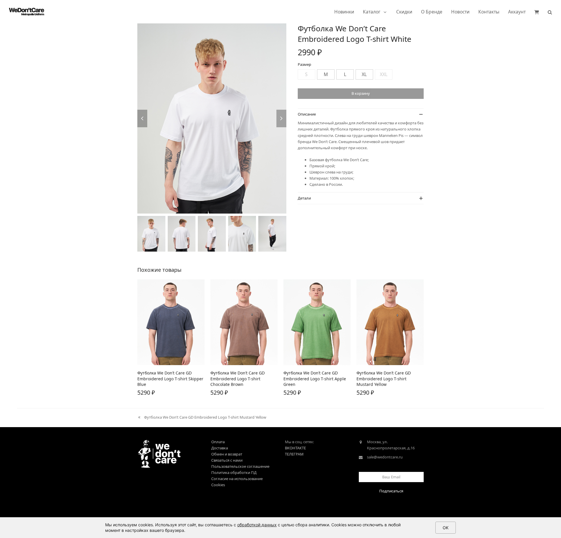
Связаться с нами (227, 460)
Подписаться (391, 491)
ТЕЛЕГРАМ (294, 454)
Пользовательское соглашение (240, 466)
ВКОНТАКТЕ (295, 448)
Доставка (219, 448)
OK (446, 527)
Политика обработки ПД (234, 472)
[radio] (306, 74)
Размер (304, 64)
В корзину (361, 93)
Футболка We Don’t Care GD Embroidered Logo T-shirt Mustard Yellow (201, 417)
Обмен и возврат (226, 454)
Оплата (218, 441)
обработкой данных (257, 524)
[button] (536, 11)
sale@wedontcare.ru (385, 457)
